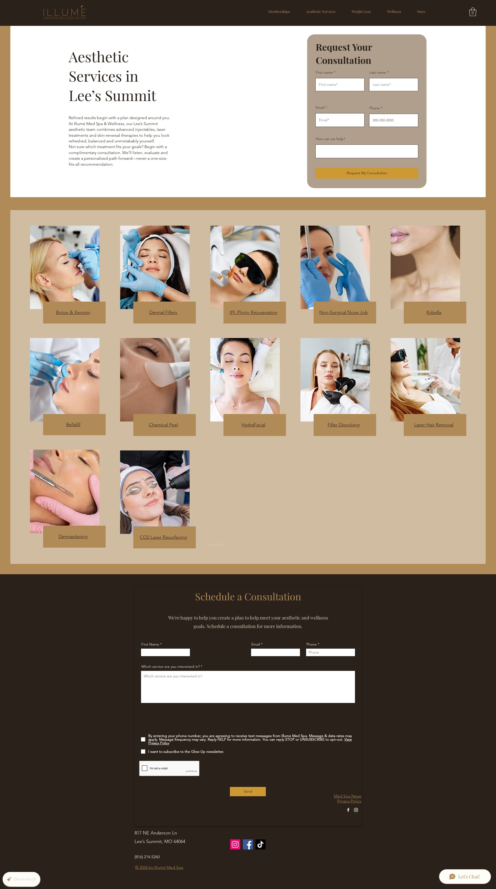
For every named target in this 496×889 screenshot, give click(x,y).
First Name (150, 644)
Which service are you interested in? (170, 666)
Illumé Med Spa (168, 867)
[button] (320, 11)
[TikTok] (260, 844)
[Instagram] (356, 810)
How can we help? (330, 139)
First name (324, 72)
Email (320, 107)
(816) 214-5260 (147, 856)
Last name (377, 72)
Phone (374, 108)
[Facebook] (348, 810)
